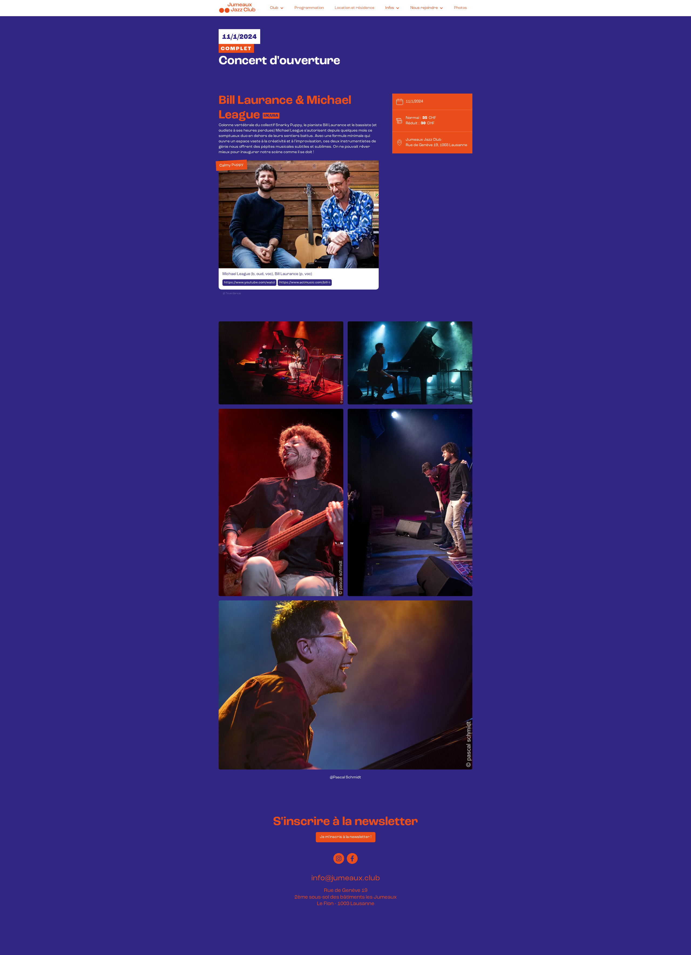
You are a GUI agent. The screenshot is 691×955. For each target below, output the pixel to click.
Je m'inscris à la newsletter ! (345, 837)
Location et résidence (354, 8)
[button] (277, 8)
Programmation (309, 8)
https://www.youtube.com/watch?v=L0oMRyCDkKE (250, 282)
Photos (460, 8)
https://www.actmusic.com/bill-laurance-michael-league (305, 282)
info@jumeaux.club (345, 878)
